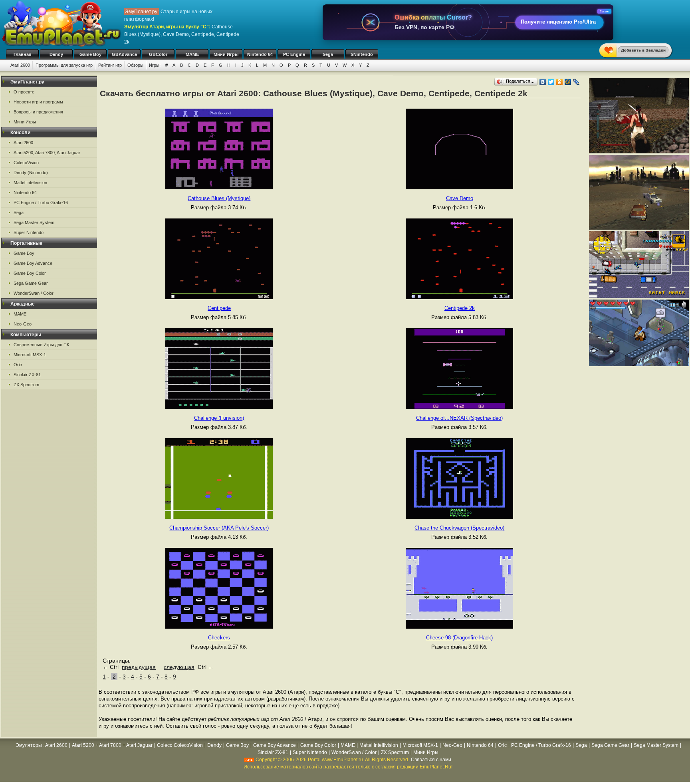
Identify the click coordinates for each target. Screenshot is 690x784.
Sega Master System (34, 222)
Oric (18, 364)
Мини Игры (226, 54)
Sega (328, 54)
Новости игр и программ (38, 101)
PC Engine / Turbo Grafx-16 (41, 202)
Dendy (56, 54)
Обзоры (135, 65)
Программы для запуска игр (64, 65)
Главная (22, 54)
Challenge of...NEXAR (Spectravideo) (459, 418)
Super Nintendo (29, 232)
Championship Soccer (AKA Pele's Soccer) (219, 528)
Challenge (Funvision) (219, 418)
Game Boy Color (30, 273)
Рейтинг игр (110, 65)
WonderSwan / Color (34, 293)
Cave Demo (459, 198)
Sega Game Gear (31, 283)
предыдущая (139, 667)
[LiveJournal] (576, 82)
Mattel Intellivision (30, 182)
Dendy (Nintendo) (31, 172)
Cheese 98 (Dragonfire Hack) (459, 638)
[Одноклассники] (559, 82)
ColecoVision (26, 162)
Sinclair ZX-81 (27, 374)
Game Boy (90, 54)
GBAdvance (124, 54)
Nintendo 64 (260, 54)
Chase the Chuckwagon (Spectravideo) (459, 528)
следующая (179, 667)
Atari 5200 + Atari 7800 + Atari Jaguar (112, 745)
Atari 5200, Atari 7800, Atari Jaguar (47, 152)
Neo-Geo (23, 324)
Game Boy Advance (33, 263)
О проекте (24, 91)
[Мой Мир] (568, 82)
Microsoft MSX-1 (30, 354)
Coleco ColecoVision (180, 745)
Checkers (219, 638)
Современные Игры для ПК (41, 344)
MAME (192, 54)
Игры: (155, 65)
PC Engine (294, 54)
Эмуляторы (29, 745)
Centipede (219, 308)
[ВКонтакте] (543, 82)
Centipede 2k (459, 308)
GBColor (158, 54)
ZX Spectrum (26, 384)
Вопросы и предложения (38, 111)
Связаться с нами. (431, 759)
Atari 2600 (20, 65)
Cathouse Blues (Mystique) (219, 198)
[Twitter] (551, 82)
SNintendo (362, 54)
